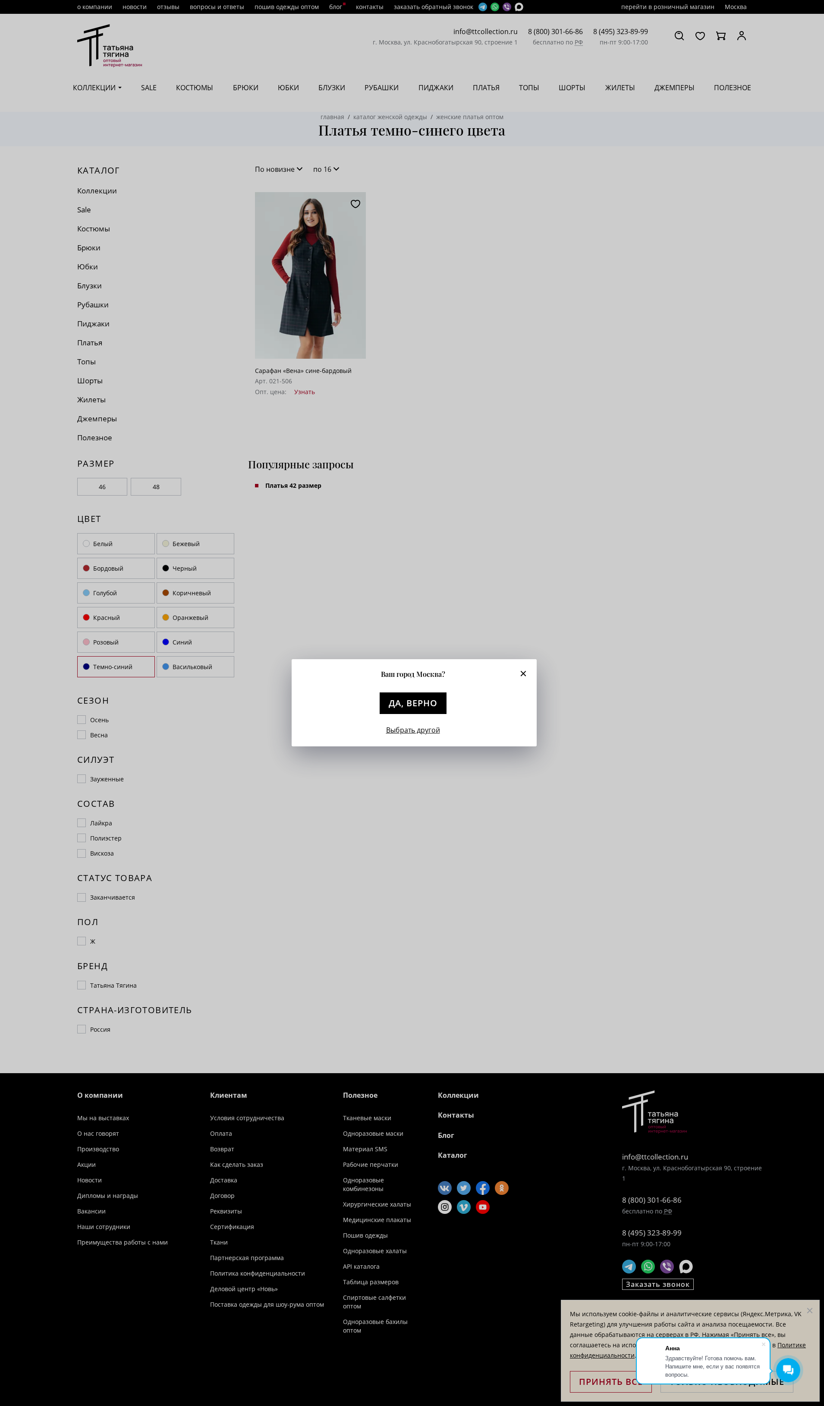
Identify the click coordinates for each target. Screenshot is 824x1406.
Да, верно (413, 703)
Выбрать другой (413, 730)
